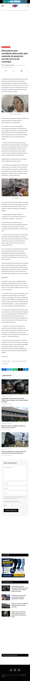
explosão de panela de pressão (19, 361)
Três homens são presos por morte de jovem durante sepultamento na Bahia (18, 597)
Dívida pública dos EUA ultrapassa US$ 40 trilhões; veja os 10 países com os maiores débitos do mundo (15, 400)
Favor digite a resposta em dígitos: (12, 501)
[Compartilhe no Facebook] (5, 71)
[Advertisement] (15, 28)
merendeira (5, 363)
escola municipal (6, 361)
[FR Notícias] (15, 5)
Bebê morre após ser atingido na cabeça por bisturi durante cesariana (19, 605)
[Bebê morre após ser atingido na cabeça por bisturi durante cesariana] (15, 414)
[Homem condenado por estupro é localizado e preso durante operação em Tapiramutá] (15, 439)
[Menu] (3, 6)
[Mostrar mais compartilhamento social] (27, 71)
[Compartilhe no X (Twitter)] (13, 71)
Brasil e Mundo (6, 47)
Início (3, 10)
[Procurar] (27, 6)
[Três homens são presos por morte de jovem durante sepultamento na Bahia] (6, 597)
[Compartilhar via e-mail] (21, 71)
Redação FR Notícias (9, 65)
